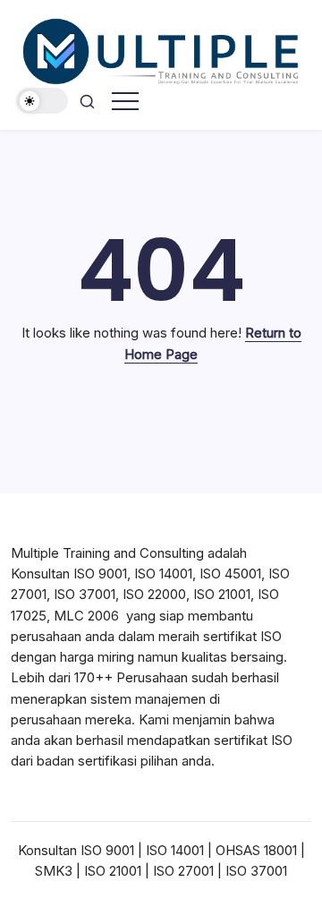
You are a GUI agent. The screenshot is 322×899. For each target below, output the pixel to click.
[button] (42, 101)
